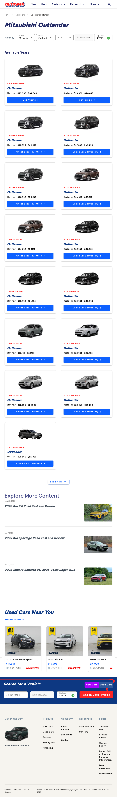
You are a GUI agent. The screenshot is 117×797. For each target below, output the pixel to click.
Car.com (83, 731)
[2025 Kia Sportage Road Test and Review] (98, 544)
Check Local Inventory (29, 152)
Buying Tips (49, 742)
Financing (48, 747)
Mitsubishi (20, 15)
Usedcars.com (86, 726)
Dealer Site (66, 734)
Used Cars (106, 684)
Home (7, 15)
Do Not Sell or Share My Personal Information (105, 755)
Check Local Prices (96, 694)
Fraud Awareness (104, 766)
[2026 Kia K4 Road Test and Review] (98, 512)
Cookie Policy (102, 744)
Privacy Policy (103, 736)
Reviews (47, 737)
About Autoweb (65, 728)
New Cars (91, 684)
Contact (65, 740)
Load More (56, 481)
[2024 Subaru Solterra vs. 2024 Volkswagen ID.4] (98, 576)
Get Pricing (29, 100)
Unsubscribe (105, 773)
